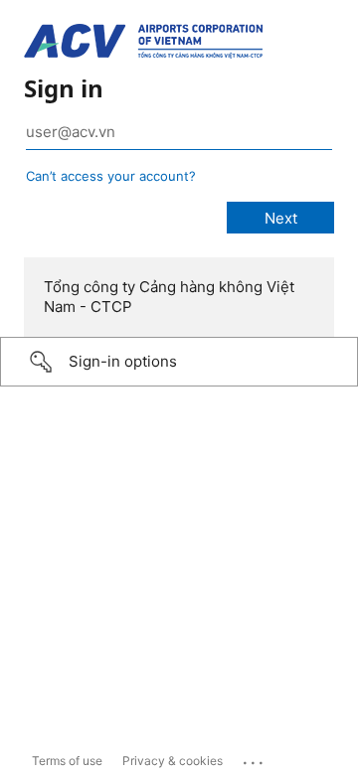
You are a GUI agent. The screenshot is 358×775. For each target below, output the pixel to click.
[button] (179, 362)
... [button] (255, 758)
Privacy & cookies (172, 760)
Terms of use (67, 760)
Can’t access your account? (111, 176)
